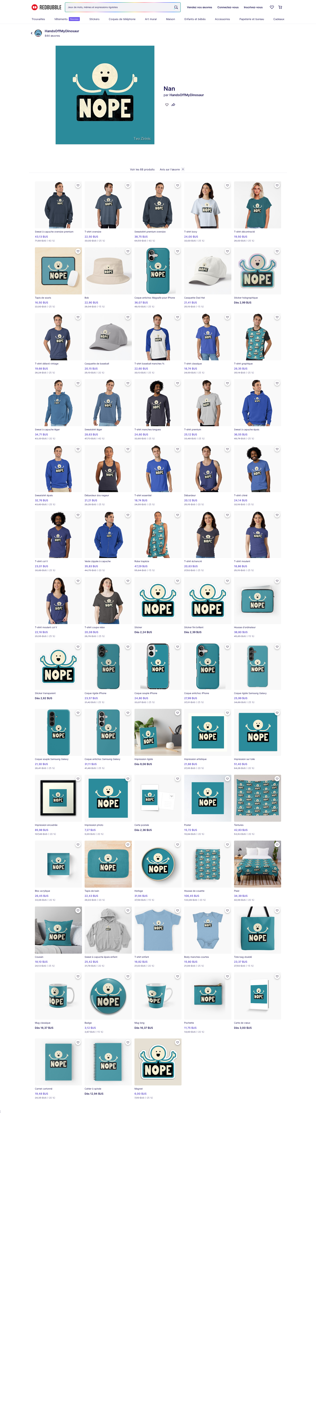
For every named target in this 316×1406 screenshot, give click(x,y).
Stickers (94, 19)
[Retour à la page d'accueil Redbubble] (46, 7)
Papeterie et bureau (251, 19)
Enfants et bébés (195, 19)
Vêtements (66, 19)
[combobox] (122, 7)
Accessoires (222, 19)
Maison (170, 19)
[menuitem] (38, 19)
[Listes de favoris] (272, 7)
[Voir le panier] (280, 7)
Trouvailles (38, 19)
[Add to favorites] (167, 104)
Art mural (151, 19)
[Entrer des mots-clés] (175, 7)
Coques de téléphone (122, 19)
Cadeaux (278, 19)
